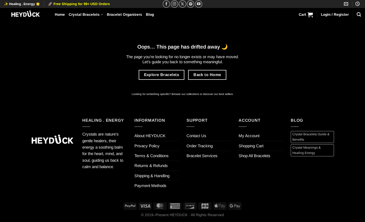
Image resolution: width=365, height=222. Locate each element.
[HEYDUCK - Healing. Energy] (25, 14)
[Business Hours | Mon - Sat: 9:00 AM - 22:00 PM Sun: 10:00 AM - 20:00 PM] (358, 4)
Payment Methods (150, 185)
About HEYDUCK (149, 135)
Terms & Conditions (151, 155)
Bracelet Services (202, 155)
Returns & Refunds (151, 165)
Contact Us (196, 135)
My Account (249, 135)
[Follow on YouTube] (199, 4)
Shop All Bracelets (254, 155)
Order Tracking (200, 146)
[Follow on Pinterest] (190, 4)
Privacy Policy (147, 146)
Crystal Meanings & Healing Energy (306, 150)
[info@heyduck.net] (347, 4)
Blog (150, 15)
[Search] (359, 14)
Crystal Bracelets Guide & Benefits (310, 136)
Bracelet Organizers (124, 15)
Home (60, 15)
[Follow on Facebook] (166, 4)
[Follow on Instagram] (174, 4)
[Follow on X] (182, 4)
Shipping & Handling (151, 175)
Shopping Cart (251, 146)
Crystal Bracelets (84, 15)
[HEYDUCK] (52, 140)
